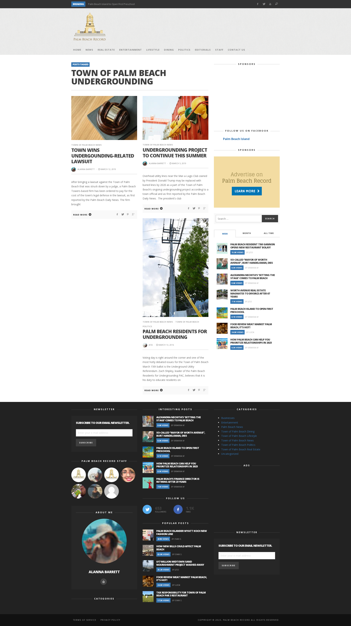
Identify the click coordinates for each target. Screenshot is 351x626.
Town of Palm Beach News (86, 144)
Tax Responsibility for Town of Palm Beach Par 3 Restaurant (181, 594)
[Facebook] (257, 4)
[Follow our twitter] (147, 509)
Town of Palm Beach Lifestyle (239, 436)
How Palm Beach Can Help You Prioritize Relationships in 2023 (251, 341)
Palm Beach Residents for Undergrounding (175, 334)
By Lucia (250, 332)
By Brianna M (251, 267)
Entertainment (229, 422)
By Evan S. (177, 539)
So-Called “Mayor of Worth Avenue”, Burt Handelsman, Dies (251, 261)
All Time (269, 233)
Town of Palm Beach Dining (237, 431)
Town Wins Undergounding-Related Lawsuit (102, 156)
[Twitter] (264, 4)
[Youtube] (270, 4)
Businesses (228, 418)
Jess (151, 344)
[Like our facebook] (178, 509)
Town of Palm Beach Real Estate (240, 449)
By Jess (249, 252)
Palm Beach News (232, 427)
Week (225, 233)
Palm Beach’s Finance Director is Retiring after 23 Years (177, 480)
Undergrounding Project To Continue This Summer (175, 153)
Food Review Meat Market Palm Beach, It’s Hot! (251, 325)
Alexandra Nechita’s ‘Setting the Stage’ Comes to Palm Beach (252, 276)
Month (247, 233)
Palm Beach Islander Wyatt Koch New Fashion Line (181, 532)
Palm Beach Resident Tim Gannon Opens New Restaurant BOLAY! (252, 246)
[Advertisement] (213, 26)
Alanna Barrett (86, 169)
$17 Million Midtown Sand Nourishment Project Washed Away (180, 563)
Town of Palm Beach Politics (238, 445)
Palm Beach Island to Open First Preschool (111, 4)
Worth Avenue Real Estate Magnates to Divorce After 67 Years (250, 293)
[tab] (225, 233)
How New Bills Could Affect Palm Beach (178, 547)
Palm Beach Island (236, 139)
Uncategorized (229, 453)
